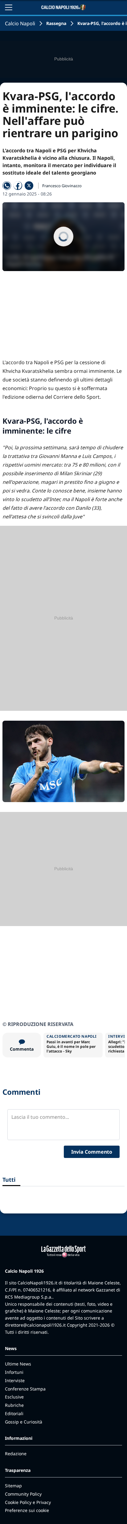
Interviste (15, 1380)
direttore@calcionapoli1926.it (35, 1325)
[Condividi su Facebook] (18, 185)
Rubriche (14, 1405)
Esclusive (14, 1397)
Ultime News (18, 1364)
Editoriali (14, 1413)
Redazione (16, 1453)
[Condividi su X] (29, 185)
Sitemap (13, 1486)
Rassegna (56, 23)
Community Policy (23, 1494)
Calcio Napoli (20, 23)
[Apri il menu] (8, 7)
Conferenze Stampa (25, 1389)
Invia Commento (91, 1151)
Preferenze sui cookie (27, 1510)
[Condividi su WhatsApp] (6, 185)
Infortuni (14, 1372)
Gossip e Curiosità (23, 1422)
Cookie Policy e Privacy (28, 1502)
